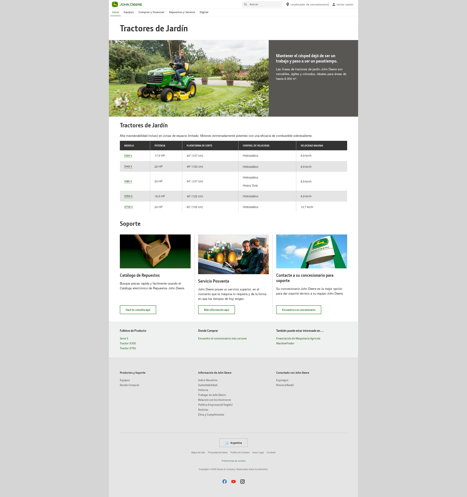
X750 (127, 207)
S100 (127, 155)
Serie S (124, 338)
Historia (203, 390)
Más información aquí (219, 311)
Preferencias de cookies (234, 460)
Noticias (203, 409)
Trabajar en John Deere (212, 395)
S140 (127, 166)
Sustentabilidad (207, 385)
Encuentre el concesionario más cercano (222, 338)
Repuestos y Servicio (182, 12)
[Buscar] (245, 4)
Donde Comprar (129, 385)
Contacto (271, 452)
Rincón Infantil (285, 385)
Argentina (236, 443)
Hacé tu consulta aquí (141, 311)
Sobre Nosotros (208, 380)
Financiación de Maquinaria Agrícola (298, 338)
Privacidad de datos (218, 452)
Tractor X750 (128, 348)
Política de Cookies (240, 452)
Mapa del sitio (198, 452)
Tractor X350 (128, 343)
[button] (224, 481)
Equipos (129, 12)
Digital (204, 12)
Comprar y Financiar (151, 12)
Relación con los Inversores (214, 400)
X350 (127, 196)
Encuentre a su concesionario (301, 311)
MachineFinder (285, 343)
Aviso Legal (258, 452)
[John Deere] (129, 4)
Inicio (115, 12)
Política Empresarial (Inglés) (215, 404)
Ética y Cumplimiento (211, 414)
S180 (127, 181)
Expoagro (282, 380)
